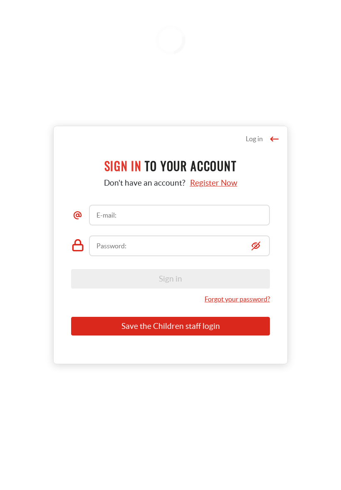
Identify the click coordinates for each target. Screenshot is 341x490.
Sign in (170, 278)
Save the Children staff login (170, 326)
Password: (111, 246)
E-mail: (106, 215)
